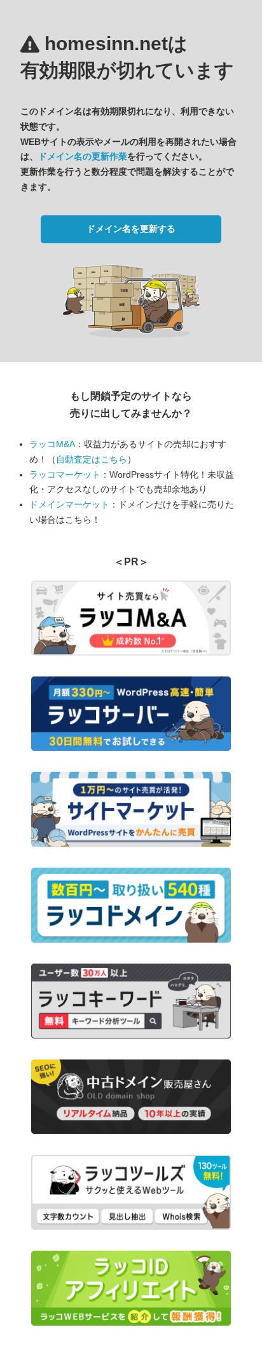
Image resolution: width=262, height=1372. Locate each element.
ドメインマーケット (69, 504)
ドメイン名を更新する (131, 229)
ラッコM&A (52, 444)
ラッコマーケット (64, 474)
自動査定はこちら (91, 459)
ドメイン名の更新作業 (82, 156)
